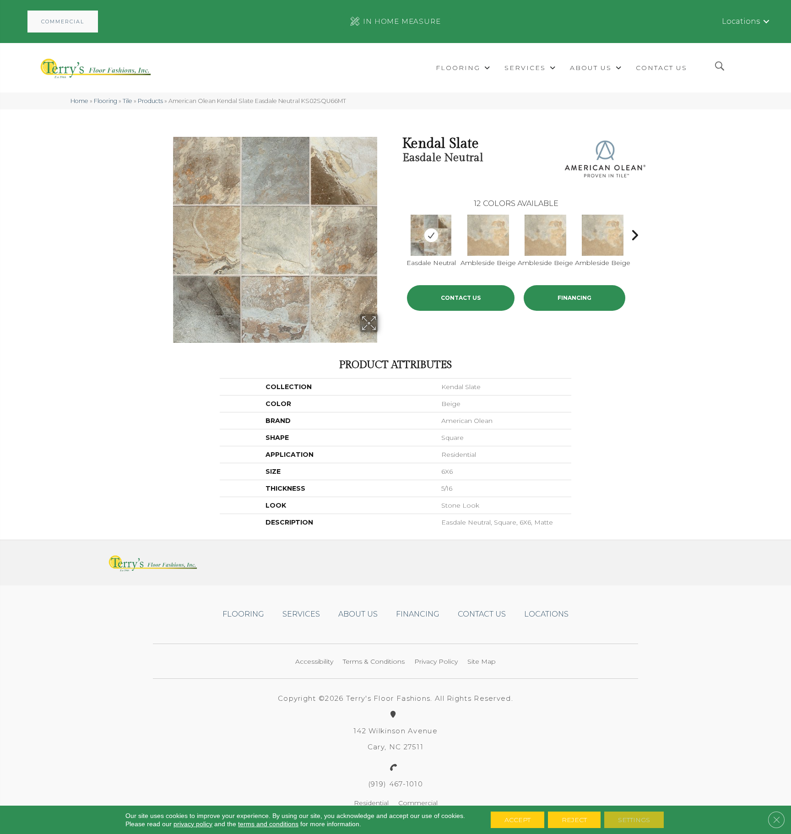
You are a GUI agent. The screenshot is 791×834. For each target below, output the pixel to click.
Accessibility (314, 661)
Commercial (418, 803)
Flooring (105, 100)
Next (634, 233)
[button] (62, 21)
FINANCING (574, 297)
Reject (574, 820)
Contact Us (461, 297)
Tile (127, 100)
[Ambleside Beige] (488, 235)
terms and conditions (268, 824)
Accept (517, 820)
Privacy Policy (436, 661)
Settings (634, 820)
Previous (398, 233)
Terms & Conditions (374, 661)
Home (79, 100)
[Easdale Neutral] (431, 235)
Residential (371, 803)
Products (150, 100)
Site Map (481, 661)
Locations (741, 21)
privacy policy (192, 824)
